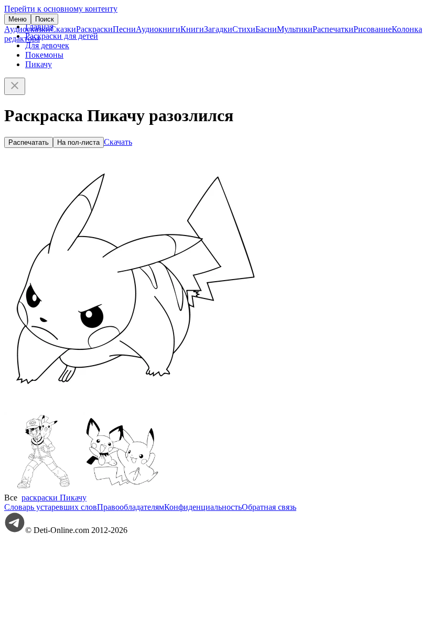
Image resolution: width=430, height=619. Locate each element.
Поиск (44, 19)
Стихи (243, 29)
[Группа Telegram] (14, 530)
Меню (17, 19)
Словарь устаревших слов (50, 507)
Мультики (295, 29)
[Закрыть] (14, 86)
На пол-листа (78, 142)
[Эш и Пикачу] (43, 488)
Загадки (218, 29)
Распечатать (28, 142)
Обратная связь (269, 507)
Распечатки (333, 29)
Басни (266, 29)
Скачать (118, 141)
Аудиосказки (27, 29)
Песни (124, 29)
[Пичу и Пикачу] (122, 488)
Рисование (372, 29)
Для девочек (47, 45)
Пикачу (38, 64)
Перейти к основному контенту (60, 8)
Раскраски (94, 29)
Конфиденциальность (203, 507)
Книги (192, 29)
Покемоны (44, 54)
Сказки (63, 29)
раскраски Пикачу (54, 497)
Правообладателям (130, 507)
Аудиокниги (158, 29)
